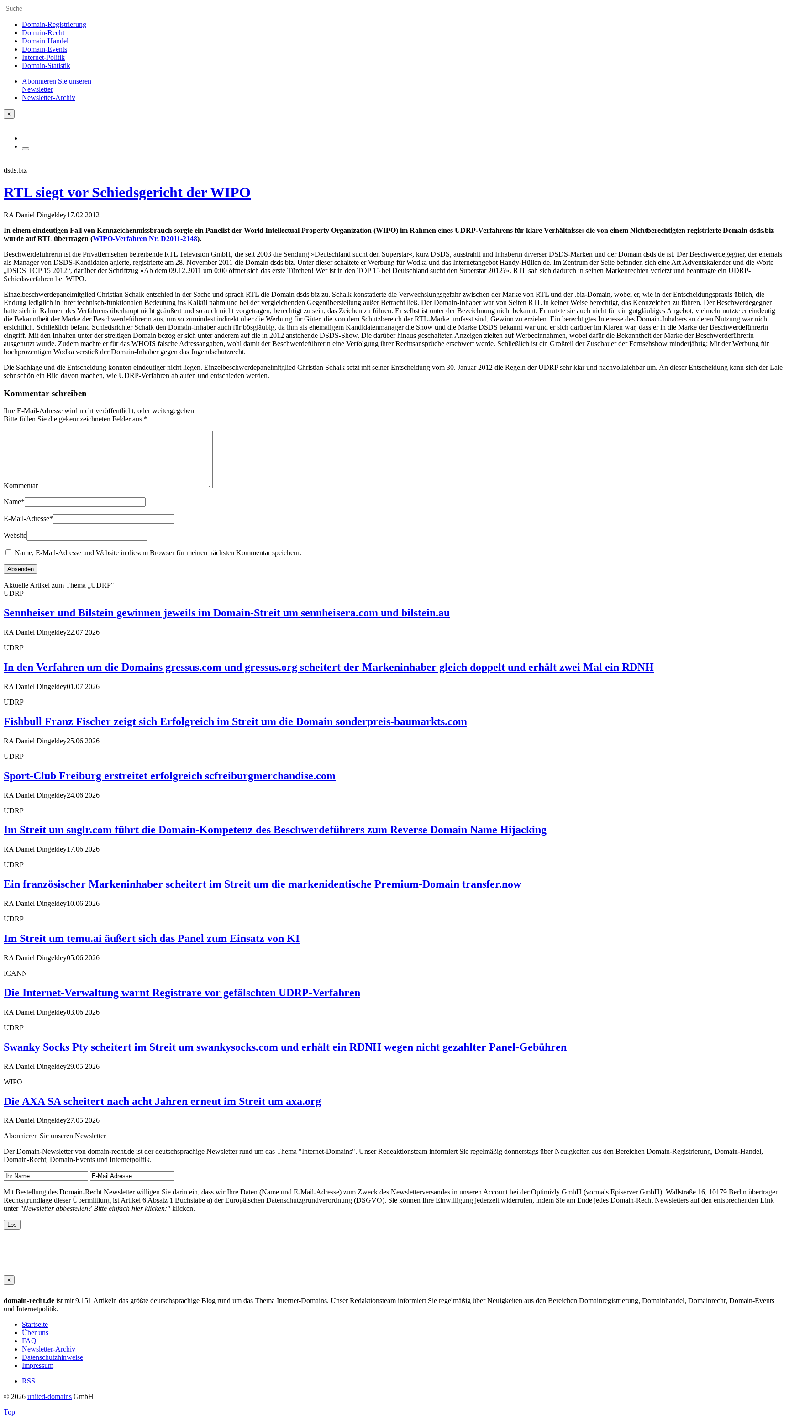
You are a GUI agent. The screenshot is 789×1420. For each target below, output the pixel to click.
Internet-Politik (43, 57)
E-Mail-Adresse (28, 518)
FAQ (29, 1341)
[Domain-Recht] (4, 122)
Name (14, 501)
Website (15, 535)
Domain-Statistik (46, 65)
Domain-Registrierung (54, 24)
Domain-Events (44, 49)
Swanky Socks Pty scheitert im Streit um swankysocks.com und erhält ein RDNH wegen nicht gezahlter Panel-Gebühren (285, 1047)
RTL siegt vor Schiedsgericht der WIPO (127, 192)
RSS (28, 1381)
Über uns (35, 1332)
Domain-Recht (43, 33)
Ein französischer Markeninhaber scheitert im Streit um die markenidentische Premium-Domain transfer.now (262, 884)
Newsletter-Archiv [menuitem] (48, 97)
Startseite (35, 1324)
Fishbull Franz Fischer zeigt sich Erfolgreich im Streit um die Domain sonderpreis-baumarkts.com (235, 721)
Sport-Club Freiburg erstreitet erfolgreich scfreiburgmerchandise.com (170, 776)
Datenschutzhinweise (52, 1357)
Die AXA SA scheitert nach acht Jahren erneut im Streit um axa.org (162, 1101)
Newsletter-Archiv (48, 1349)
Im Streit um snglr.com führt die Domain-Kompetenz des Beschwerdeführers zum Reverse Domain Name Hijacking (275, 830)
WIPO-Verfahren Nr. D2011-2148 (145, 238)
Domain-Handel (45, 41)
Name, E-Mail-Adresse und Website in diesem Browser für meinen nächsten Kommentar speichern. (158, 553)
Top (9, 1412)
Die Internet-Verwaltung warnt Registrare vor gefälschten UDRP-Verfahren (182, 993)
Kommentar (21, 485)
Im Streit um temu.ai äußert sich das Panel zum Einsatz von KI (152, 938)
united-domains (49, 1396)
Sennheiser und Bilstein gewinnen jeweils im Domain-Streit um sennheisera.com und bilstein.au (227, 613)
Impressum (37, 1365)
